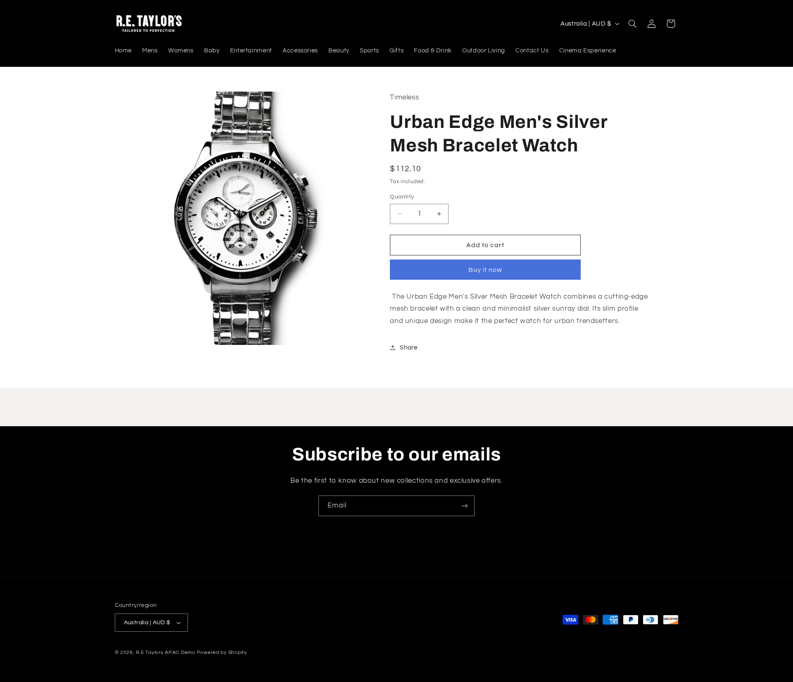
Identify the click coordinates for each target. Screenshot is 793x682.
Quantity (402, 197)
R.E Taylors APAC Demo (165, 652)
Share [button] (408, 347)
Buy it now (485, 270)
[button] (632, 23)
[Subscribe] (464, 506)
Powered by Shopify (222, 652)
